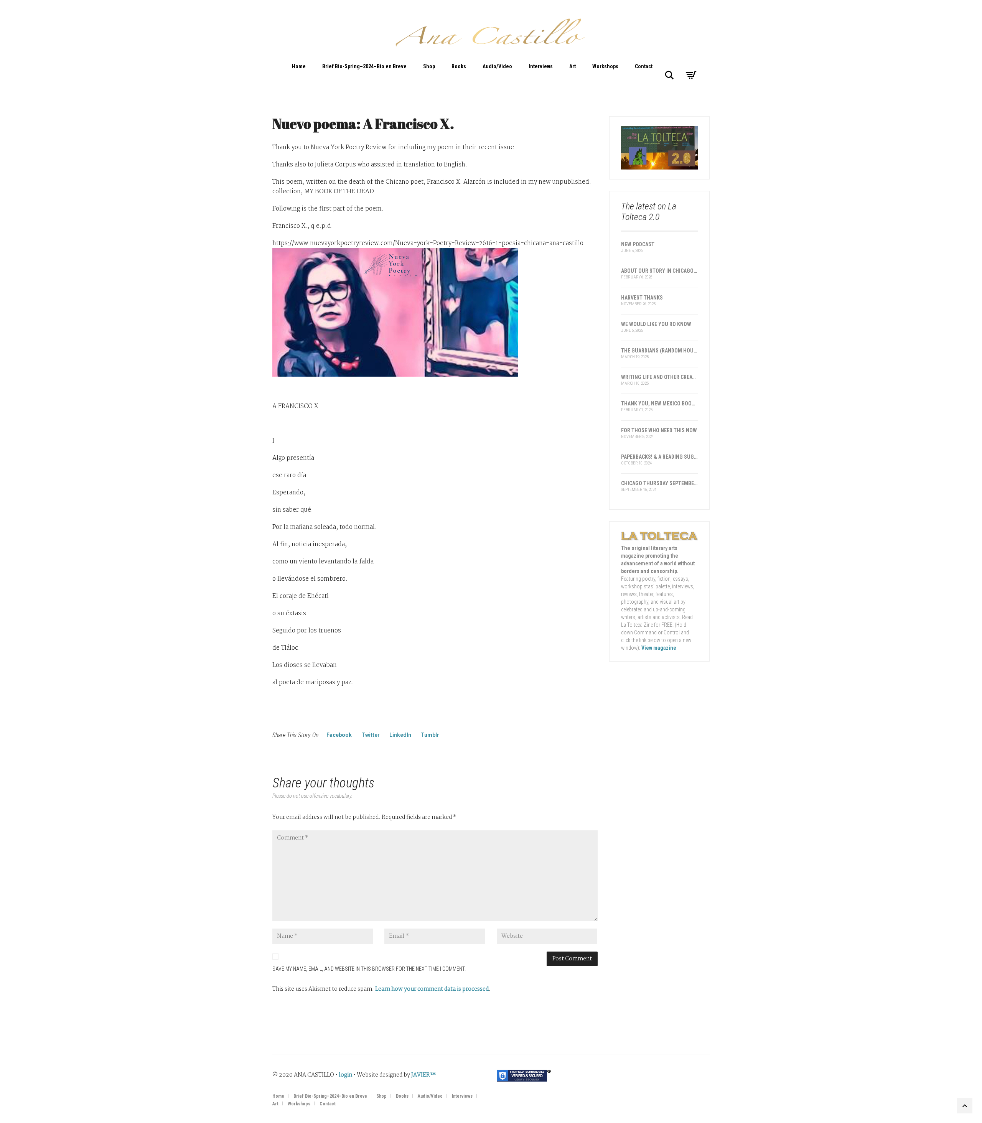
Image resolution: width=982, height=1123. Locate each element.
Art (572, 66)
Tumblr (430, 735)
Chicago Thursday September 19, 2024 (659, 483)
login (345, 1075)
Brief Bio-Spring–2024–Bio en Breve (364, 66)
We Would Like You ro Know (656, 324)
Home (299, 66)
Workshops (605, 66)
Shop (429, 66)
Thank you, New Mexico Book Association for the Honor (659, 403)
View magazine (658, 648)
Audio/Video (497, 66)
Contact (643, 66)
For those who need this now (659, 430)
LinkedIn (400, 735)
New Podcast (637, 244)
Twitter (370, 735)
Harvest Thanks (642, 298)
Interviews (541, 66)
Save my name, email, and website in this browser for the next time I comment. (369, 969)
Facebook (339, 735)
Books (458, 66)
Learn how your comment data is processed (432, 989)
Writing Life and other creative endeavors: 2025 (659, 377)
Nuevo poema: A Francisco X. (363, 123)
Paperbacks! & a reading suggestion (659, 457)
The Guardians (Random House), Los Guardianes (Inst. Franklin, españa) (659, 350)
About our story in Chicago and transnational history (659, 271)
